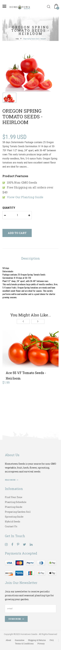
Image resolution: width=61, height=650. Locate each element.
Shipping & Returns (37, 640)
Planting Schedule (15, 502)
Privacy (41, 643)
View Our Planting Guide (25, 197)
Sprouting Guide (14, 516)
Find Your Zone (13, 497)
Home (17, 39)
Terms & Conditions (24, 643)
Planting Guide (13, 506)
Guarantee (19, 640)
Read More (10, 480)
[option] (30, 72)
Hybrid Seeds (12, 521)
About (8, 640)
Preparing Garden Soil (18, 511)
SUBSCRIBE (14, 619)
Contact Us (11, 526)
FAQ (52, 640)
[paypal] (30, 567)
